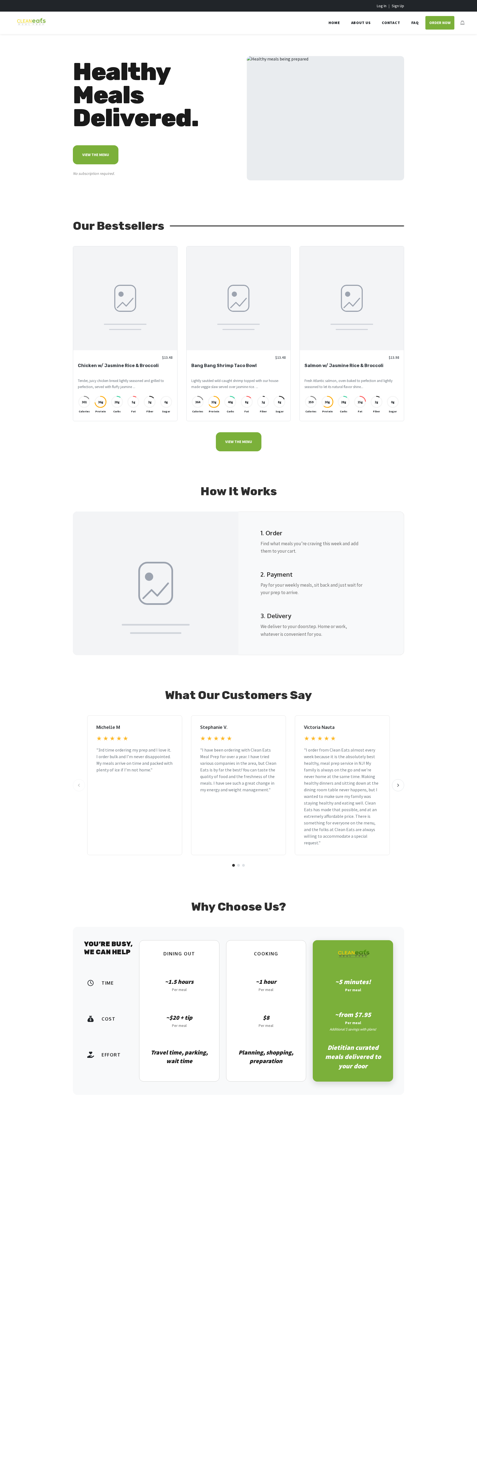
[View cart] (462, 22)
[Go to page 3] (243, 865)
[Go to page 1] (233, 865)
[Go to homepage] (29, 26)
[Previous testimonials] (79, 785)
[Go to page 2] (238, 865)
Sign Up (398, 5)
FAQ (415, 22)
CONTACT (391, 22)
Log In (381, 5)
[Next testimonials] (398, 785)
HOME (334, 22)
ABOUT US (361, 22)
